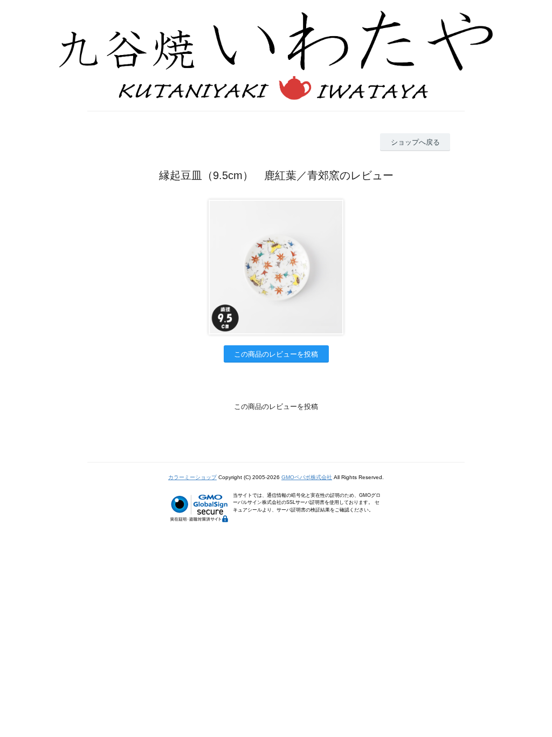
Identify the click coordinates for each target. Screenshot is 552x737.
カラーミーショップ (192, 477)
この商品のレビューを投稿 (276, 354)
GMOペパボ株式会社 (306, 477)
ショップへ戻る (415, 142)
